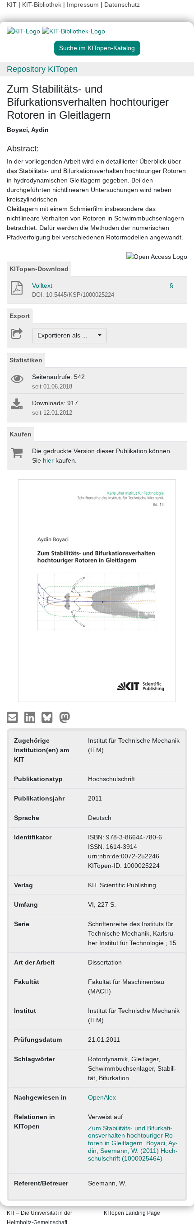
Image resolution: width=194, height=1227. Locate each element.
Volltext (42, 285)
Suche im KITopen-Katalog (97, 48)
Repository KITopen (42, 69)
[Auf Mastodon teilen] (64, 717)
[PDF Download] (16, 290)
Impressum (83, 4)
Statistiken (25, 360)
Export (19, 315)
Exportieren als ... (67, 335)
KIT (12, 4)
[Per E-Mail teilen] (13, 717)
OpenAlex (102, 1097)
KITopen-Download (39, 268)
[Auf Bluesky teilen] (49, 717)
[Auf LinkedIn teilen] (31, 717)
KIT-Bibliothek (42, 4)
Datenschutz (122, 4)
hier (48, 460)
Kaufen (20, 434)
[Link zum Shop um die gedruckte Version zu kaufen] (16, 455)
